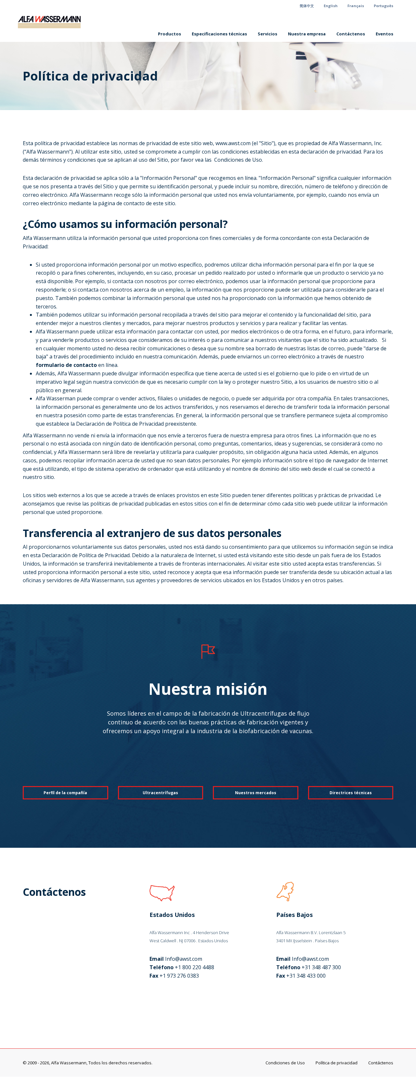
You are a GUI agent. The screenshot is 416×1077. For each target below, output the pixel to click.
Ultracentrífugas (160, 792)
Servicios (267, 34)
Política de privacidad (337, 1063)
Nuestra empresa (307, 34)
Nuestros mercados (255, 792)
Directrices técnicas (351, 792)
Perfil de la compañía (65, 792)
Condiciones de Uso (285, 1063)
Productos (169, 34)
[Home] (51, 22)
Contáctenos (350, 34)
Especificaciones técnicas (219, 34)
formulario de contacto (66, 365)
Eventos (384, 34)
